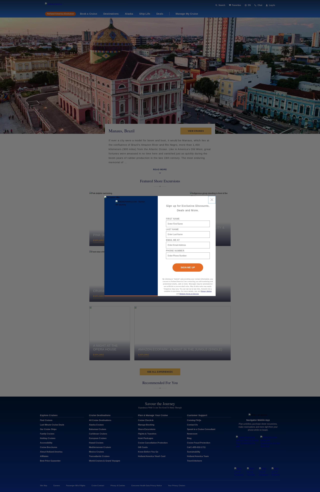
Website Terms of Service (189, 294)
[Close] (212, 199)
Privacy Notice (206, 291)
